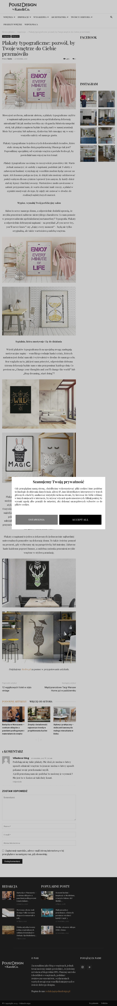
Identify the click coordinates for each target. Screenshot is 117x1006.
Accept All (80, 519)
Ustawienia (37, 519)
